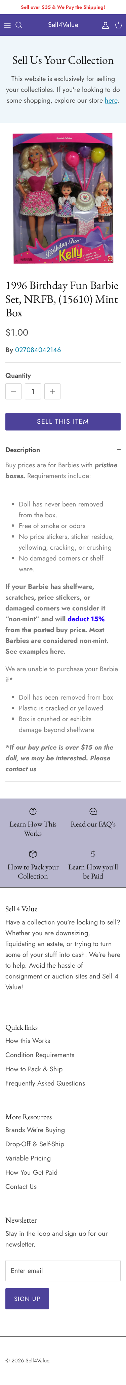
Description (22, 450)
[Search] (22, 25)
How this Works (27, 1041)
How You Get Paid (31, 1172)
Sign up (27, 1299)
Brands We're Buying (35, 1130)
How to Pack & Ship (33, 1069)
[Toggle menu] (7, 25)
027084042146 (38, 350)
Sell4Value (37, 1360)
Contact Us (21, 1187)
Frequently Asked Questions (45, 1083)
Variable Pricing (28, 1158)
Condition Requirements (39, 1055)
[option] (63, 199)
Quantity (18, 376)
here (111, 100)
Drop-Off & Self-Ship (34, 1144)
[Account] (103, 25)
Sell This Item (63, 421)
